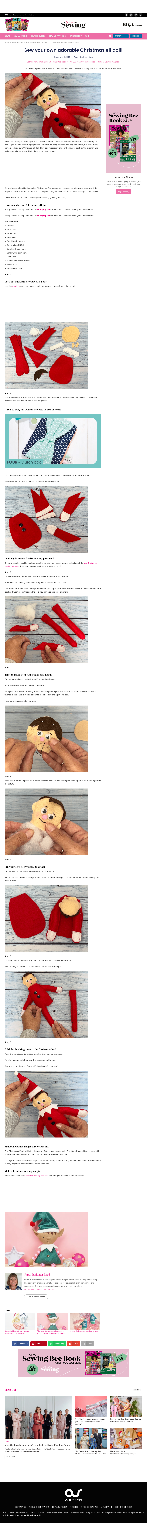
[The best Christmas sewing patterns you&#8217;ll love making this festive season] (52, 1321)
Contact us (20, 1507)
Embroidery (76, 36)
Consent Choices (123, 1507)
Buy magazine (20, 36)
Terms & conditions (39, 1507)
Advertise (106, 1507)
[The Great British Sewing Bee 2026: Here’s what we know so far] (91, 1438)
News (7, 36)
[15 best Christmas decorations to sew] (85, 1321)
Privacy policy (59, 1507)
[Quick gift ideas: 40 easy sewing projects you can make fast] (20, 1321)
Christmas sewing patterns (36, 1175)
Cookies (74, 1507)
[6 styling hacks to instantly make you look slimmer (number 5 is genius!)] (91, 1406)
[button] (20, 1343)
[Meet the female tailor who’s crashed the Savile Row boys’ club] (38, 1417)
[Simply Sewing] (73, 25)
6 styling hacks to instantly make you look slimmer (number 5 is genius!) (90, 1421)
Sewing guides (38, 36)
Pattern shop (121, 36)
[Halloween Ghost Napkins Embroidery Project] (126, 1438)
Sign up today (123, 192)
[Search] (110, 36)
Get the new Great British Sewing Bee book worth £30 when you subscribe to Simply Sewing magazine (73, 62)
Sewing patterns (58, 36)
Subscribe (136, 36)
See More (137, 1390)
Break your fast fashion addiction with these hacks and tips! (125, 1420)
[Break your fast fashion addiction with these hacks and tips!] (126, 1406)
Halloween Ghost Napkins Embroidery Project (123, 1452)
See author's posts (36, 1297)
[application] (53, 438)
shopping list (43, 209)
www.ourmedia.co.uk (60, 1513)
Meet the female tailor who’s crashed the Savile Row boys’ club (37, 1445)
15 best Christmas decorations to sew (84, 1331)
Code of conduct (89, 1507)
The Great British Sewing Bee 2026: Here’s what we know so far (90, 1452)
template (16, 286)
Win (87, 36)
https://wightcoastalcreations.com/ (39, 1289)
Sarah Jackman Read (37, 1274)
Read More (11, 1457)
